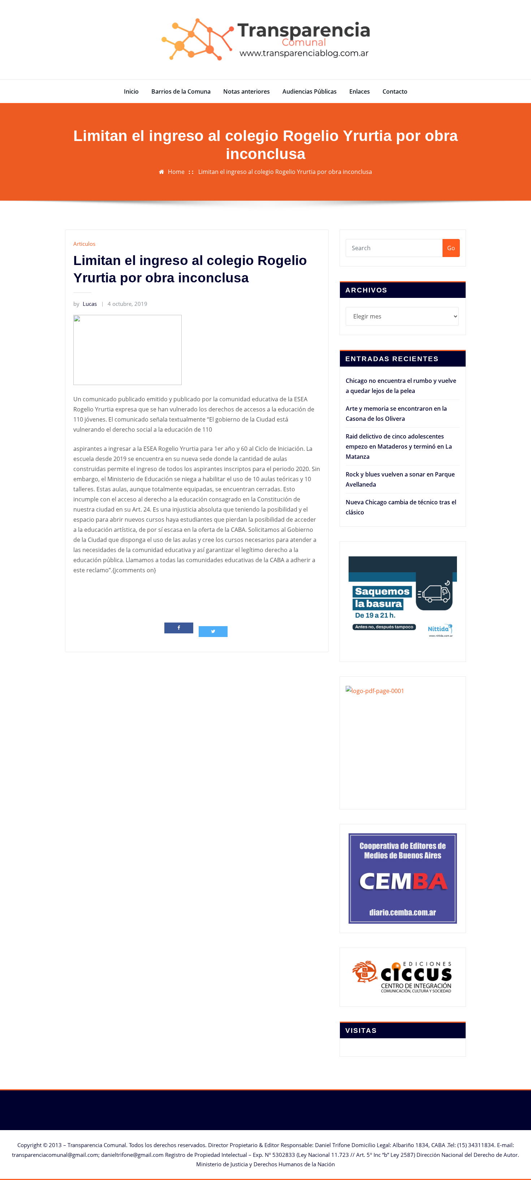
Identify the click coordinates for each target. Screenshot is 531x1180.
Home (176, 172)
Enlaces (359, 91)
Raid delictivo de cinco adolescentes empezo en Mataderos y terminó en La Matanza (399, 446)
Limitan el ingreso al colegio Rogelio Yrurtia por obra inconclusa (285, 172)
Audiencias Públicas (309, 91)
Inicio (131, 91)
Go (451, 248)
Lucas (85, 303)
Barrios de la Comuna (181, 91)
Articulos (84, 243)
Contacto (395, 91)
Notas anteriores (246, 91)
